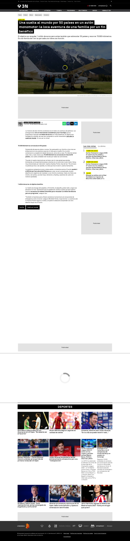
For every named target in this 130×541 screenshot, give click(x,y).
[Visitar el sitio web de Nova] (61, 526)
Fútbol (25, 15)
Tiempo (59, 10)
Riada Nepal (63, 1)
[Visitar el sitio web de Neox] (55, 526)
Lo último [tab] (101, 146)
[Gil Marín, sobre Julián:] (33, 493)
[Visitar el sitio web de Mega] (68, 526)
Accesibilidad (67, 536)
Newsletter (106, 10)
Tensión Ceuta (43, 1)
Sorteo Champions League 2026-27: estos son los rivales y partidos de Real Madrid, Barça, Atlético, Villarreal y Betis (97, 155)
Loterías (47, 10)
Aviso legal (66, 533)
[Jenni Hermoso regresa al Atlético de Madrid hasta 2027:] (96, 493)
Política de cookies (88, 533)
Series (94, 10)
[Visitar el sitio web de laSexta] (49, 526)
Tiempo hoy (70, 1)
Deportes (35, 10)
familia (21, 207)
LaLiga (88, 173)
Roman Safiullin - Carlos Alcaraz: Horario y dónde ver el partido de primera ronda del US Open (30, 459)
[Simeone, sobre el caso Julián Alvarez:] (96, 420)
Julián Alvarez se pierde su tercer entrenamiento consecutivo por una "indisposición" (63, 459)
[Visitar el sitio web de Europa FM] (86, 526)
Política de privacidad (76, 533)
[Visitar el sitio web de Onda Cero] (80, 526)
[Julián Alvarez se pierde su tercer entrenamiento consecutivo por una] (65, 447)
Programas (71, 10)
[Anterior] (18, 1)
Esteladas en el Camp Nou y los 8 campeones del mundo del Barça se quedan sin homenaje (103, 453)
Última (92, 5)
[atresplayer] (103, 6)
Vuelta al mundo (32, 207)
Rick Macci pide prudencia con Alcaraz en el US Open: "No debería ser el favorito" (32, 432)
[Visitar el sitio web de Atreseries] (74, 526)
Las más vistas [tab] (89, 146)
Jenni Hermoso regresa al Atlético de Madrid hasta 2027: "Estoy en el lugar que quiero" (95, 506)
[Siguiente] (111, 1)
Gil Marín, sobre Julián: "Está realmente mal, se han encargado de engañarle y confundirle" (32, 505)
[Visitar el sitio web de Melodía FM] (92, 526)
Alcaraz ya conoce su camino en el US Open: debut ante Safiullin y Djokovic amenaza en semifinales (64, 506)
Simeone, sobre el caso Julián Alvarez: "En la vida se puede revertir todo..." (96, 432)
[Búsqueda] (110, 6)
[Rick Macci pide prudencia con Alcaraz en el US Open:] (33, 420)
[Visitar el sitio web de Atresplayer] (101, 526)
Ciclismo (46, 15)
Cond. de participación (100, 533)
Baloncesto (38, 15)
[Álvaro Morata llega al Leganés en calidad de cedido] (65, 420)
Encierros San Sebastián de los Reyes (29, 1)
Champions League (92, 150)
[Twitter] (42, 123)
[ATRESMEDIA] (23, 526)
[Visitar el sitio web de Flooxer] (109, 526)
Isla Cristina (77, 1)
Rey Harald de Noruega (54, 1)
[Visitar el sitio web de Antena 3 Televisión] (43, 526)
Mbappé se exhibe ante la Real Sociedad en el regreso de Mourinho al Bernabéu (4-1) (96, 176)
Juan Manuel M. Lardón (32, 122)
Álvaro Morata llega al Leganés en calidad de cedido (62, 432)
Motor (31, 15)
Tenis (19, 15)
